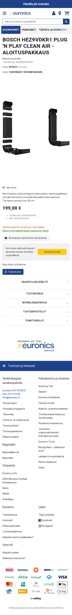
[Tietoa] (60, 13)
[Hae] (66, 21)
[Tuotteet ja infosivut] (6, 13)
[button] (12, 58)
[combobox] (36, 21)
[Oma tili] (54, 13)
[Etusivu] (21, 13)
